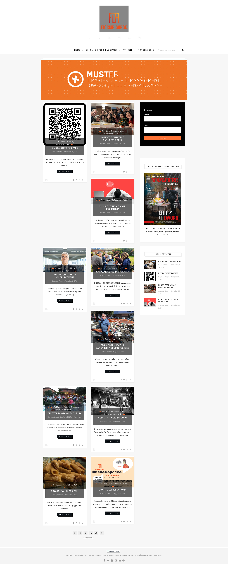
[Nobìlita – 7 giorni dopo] (112, 401)
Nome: (147, 114)
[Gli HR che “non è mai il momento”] (112, 191)
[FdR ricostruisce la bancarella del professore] (112, 327)
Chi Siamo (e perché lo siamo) (101, 50)
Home (77, 50)
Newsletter (60, 144)
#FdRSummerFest (60, 407)
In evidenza (62, 142)
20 (96, 532)
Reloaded (119, 268)
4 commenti (77, 417)
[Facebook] (89, 38)
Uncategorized (115, 414)
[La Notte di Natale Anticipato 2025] (112, 119)
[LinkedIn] (129, 38)
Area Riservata (146, 555)
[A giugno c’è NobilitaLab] (150, 264)
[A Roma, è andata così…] (64, 473)
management (60, 271)
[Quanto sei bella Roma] (112, 472)
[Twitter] (99, 38)
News (70, 142)
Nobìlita (104, 414)
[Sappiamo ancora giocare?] (112, 260)
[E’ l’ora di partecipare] (64, 124)
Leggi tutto (64, 171)
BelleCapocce (57, 485)
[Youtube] (109, 38)
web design (158, 555)
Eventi (104, 131)
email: (146, 126)
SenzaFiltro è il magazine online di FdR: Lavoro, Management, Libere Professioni (163, 231)
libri (115, 339)
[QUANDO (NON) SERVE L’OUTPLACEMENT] (64, 260)
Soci (68, 144)
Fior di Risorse (146, 50)
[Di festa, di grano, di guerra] (64, 399)
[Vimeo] (119, 38)
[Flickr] (139, 38)
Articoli (127, 50)
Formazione (105, 200)
